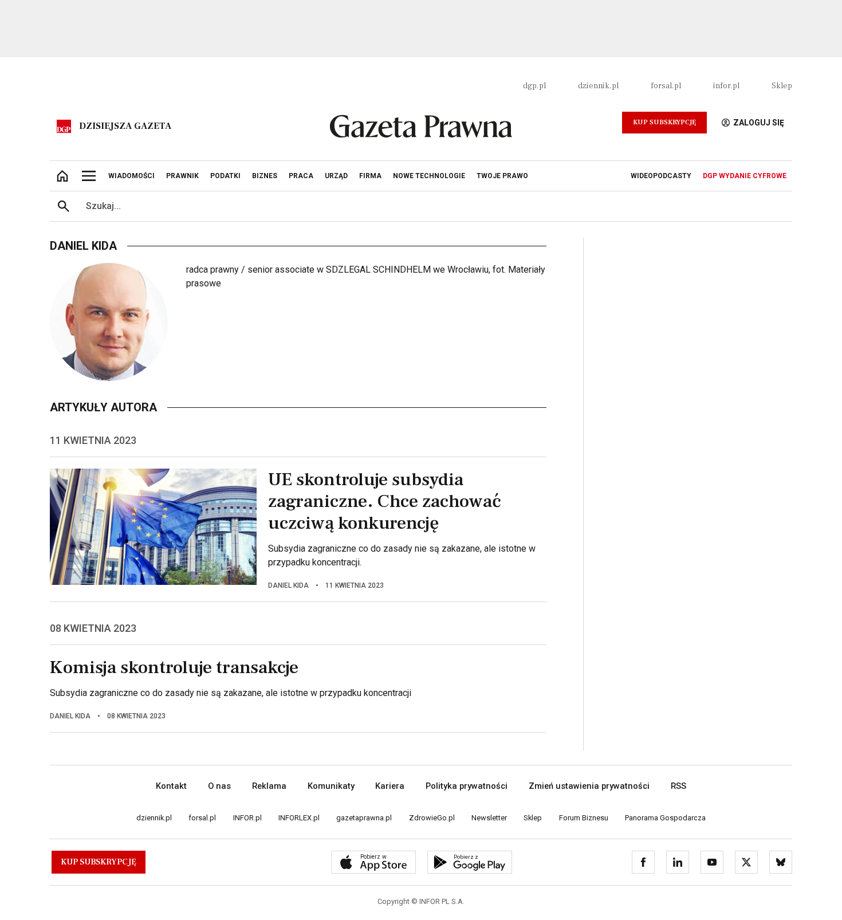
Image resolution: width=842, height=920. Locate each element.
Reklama (269, 786)
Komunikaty (331, 786)
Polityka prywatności (466, 786)
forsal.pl (666, 86)
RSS (678, 786)
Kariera (389, 786)
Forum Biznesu (583, 817)
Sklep (782, 86)
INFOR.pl (247, 817)
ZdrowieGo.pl (432, 817)
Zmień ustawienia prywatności (589, 786)
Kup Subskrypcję (664, 122)
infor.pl (726, 86)
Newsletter (489, 817)
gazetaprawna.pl (364, 817)
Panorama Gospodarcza (665, 817)
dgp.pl (534, 86)
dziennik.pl (598, 86)
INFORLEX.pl (299, 817)
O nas (219, 786)
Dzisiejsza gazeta (125, 126)
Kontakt (171, 786)
